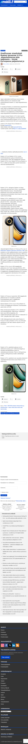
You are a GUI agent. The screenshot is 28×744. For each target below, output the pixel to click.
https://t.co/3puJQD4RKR (19, 128)
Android (3, 692)
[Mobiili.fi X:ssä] (10, 645)
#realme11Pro (7, 125)
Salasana (3, 487)
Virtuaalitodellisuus (5, 690)
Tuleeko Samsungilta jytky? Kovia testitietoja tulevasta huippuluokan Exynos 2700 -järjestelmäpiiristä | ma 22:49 (15, 558)
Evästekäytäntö (4, 666)
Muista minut (4, 492)
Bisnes (2, 699)
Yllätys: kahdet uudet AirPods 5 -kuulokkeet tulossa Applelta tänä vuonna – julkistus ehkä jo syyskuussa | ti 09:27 (14, 551)
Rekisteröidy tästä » (21, 501)
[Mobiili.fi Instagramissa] (2, 645)
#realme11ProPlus (17, 127)
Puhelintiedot (4, 5)
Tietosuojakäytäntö (5, 664)
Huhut (2, 704)
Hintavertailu (13, 5)
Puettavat (3, 683)
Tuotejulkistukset (5, 701)
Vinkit (2, 676)
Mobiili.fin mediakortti (6, 729)
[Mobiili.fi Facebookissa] (6, 645)
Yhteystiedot (4, 722)
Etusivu (2, 630)
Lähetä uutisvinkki (5, 717)
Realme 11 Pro (8, 413)
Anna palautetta (4, 720)
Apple (2, 694)
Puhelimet (3, 632)
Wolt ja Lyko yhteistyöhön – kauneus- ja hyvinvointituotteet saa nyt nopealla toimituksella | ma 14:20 (14, 595)
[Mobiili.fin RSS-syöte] (17, 645)
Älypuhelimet (3, 50)
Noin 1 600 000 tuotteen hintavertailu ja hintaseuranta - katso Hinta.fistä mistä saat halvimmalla (12, 407)
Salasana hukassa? (5, 498)
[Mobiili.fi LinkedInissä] (13, 645)
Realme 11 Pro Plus (15, 413)
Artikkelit (19, 5)
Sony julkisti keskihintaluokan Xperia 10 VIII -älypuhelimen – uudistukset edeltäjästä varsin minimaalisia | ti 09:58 (13, 544)
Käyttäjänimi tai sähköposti (7, 482)
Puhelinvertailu (4, 637)
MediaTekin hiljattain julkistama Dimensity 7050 (13, 250)
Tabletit (2, 681)
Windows (3, 697)
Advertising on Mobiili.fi (6, 736)
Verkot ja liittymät (5, 688)
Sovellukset (3, 685)
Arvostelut (3, 674)
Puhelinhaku (4, 634)
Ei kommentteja (24, 50)
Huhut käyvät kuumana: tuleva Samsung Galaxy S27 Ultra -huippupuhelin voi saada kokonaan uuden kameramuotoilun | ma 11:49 (14, 611)
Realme (2, 413)
